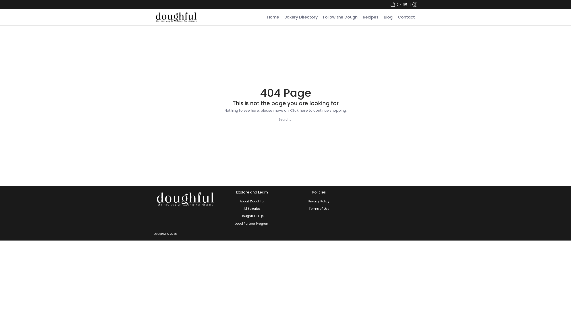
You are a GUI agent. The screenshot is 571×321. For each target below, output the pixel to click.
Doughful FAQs (252, 216)
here (304, 110)
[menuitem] (398, 4)
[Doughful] (176, 17)
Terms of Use (319, 208)
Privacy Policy (318, 201)
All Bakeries (252, 208)
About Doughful (252, 201)
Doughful (160, 234)
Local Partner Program (252, 223)
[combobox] (285, 119)
